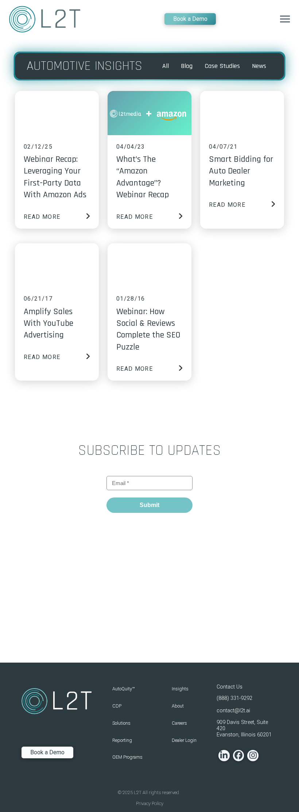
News (259, 66)
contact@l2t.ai (233, 711)
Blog (187, 66)
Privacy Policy (149, 803)
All (165, 66)
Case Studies (222, 66)
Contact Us (229, 687)
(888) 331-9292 (234, 698)
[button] (285, 19)
